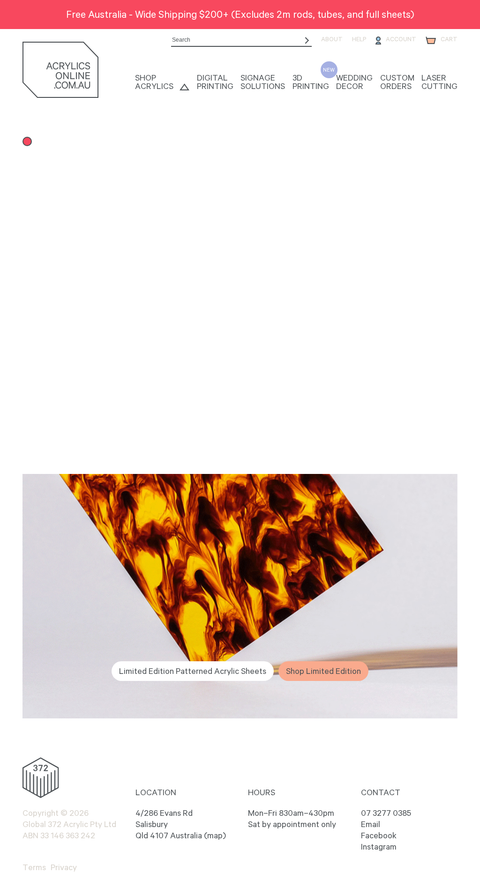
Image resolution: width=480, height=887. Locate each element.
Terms (34, 867)
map (215, 835)
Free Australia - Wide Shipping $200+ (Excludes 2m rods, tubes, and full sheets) (240, 14)
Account (401, 39)
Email (370, 824)
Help (359, 39)
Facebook (379, 835)
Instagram (379, 846)
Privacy (64, 867)
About (332, 39)
